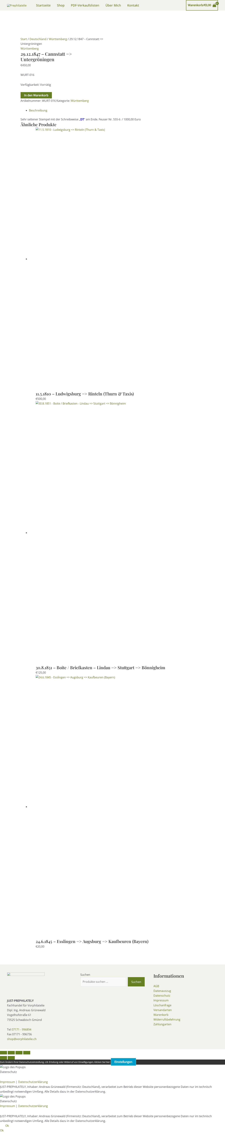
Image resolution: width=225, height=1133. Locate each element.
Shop (61, 5)
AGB (156, 986)
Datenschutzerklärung (33, 1082)
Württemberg (58, 39)
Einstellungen (123, 1062)
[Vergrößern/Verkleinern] (3, 1052)
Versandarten (162, 1010)
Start (24, 39)
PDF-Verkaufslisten (85, 5)
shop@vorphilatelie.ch (22, 1039)
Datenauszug (162, 991)
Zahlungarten (162, 1024)
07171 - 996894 (21, 1029)
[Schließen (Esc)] (26, 1052)
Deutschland (38, 39)
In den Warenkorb (36, 95)
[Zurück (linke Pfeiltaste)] (3, 1058)
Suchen (85, 975)
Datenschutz (161, 996)
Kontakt (133, 5)
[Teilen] (18, 1052)
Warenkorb (160, 1015)
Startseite (43, 5)
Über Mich (113, 5)
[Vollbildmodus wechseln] (11, 1052)
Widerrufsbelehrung (166, 1019)
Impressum (161, 1000)
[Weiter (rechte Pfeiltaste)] (11, 1058)
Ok (7, 1126)
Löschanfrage (162, 1005)
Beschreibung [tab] (38, 110)
